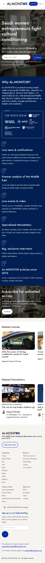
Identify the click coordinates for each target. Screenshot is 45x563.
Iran (3, 462)
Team (25, 495)
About (25, 490)
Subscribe (33, 4)
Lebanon (5, 479)
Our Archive (27, 467)
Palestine (5, 470)
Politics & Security (29, 456)
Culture (25, 464)
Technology (27, 462)
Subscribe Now (10, 445)
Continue (7, 311)
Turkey (4, 456)
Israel (3, 467)
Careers (25, 498)
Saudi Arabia (6, 459)
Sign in (41, 4)
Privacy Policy (6, 493)
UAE (3, 464)
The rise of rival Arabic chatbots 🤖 (18, 407)
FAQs (4, 495)
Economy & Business (30, 459)
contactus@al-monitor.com (33, 550)
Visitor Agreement (8, 490)
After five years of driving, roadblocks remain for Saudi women (15, 354)
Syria (3, 482)
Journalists (26, 493)
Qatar (4, 476)
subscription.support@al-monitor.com (14, 546)
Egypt (3, 473)
